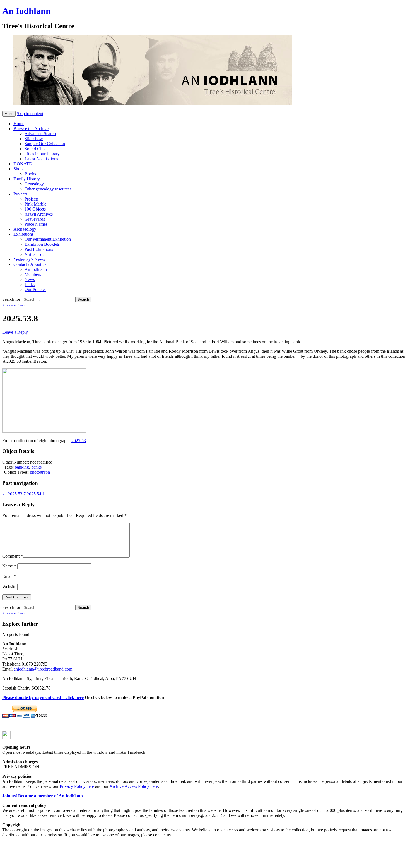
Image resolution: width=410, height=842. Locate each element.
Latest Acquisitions (41, 158)
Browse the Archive (31, 128)
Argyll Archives (39, 214)
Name (9, 566)
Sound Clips (35, 148)
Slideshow (34, 138)
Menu (8, 114)
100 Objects (35, 209)
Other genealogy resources (48, 189)
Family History (26, 178)
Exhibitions (23, 234)
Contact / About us (29, 264)
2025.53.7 (14, 494)
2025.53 (78, 440)
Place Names (36, 224)
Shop (18, 168)
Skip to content (30, 113)
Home (18, 123)
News (30, 279)
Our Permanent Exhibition (48, 239)
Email (9, 576)
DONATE (22, 163)
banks (36, 467)
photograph (40, 472)
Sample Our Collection (45, 143)
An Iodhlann (26, 11)
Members (33, 274)
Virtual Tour (35, 254)
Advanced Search (40, 133)
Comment (12, 556)
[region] (141, 70)
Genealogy (34, 184)
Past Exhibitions (39, 249)
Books (30, 173)
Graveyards (35, 219)
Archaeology (24, 229)
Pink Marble (35, 204)
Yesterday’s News (29, 259)
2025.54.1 (38, 494)
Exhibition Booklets (42, 244)
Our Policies (35, 289)
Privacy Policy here (77, 786)
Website (9, 586)
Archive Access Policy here (133, 786)
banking (22, 467)
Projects (20, 194)
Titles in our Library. (43, 153)
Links (30, 284)
